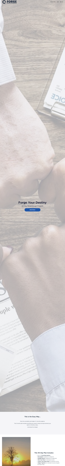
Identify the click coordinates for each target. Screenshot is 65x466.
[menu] (56, 2)
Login (58, 1)
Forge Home (53, 1)
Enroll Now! (32, 209)
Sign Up (61, 1)
